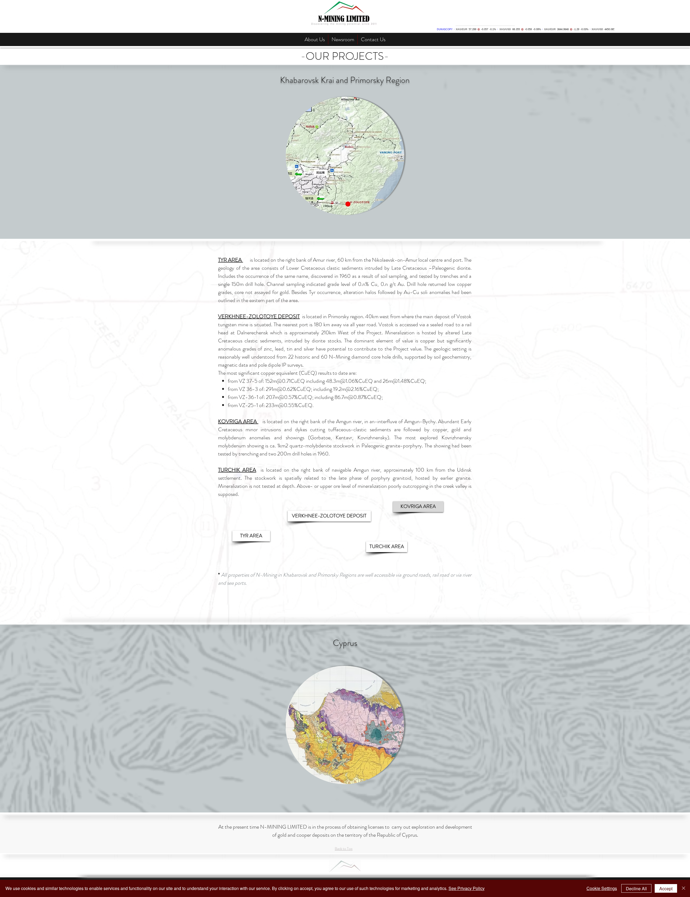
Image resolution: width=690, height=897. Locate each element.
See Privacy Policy (466, 888)
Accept (665, 888)
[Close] (683, 888)
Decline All (636, 888)
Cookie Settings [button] (601, 888)
